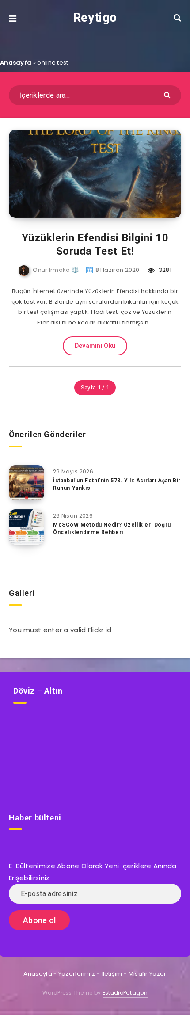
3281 (164, 270)
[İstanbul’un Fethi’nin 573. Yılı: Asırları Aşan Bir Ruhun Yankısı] (26, 482)
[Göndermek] (168, 94)
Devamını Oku (95, 345)
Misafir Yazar (148, 973)
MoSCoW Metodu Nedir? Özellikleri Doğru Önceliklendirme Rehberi (112, 528)
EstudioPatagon (125, 992)
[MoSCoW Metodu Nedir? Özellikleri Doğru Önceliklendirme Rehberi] (26, 527)
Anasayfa (15, 62)
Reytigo (95, 17)
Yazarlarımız (76, 973)
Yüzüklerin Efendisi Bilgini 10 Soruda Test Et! (95, 244)
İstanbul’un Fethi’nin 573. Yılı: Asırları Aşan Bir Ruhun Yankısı (117, 484)
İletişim (111, 973)
